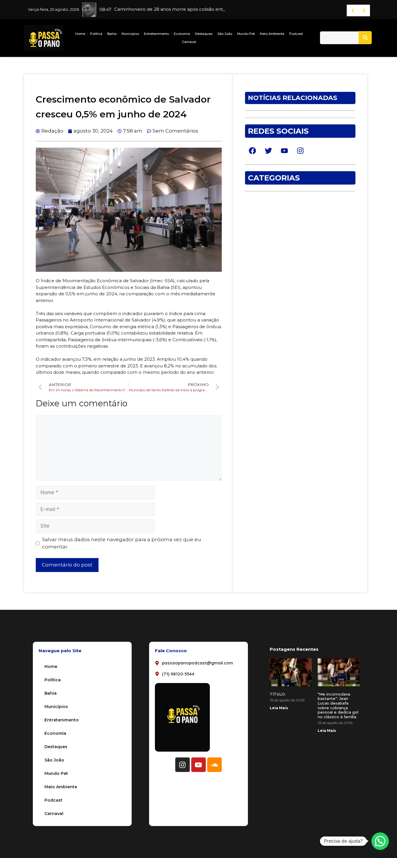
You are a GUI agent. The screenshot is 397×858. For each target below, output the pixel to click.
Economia (182, 34)
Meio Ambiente (272, 34)
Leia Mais (279, 708)
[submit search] (365, 37)
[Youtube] (198, 764)
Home (80, 34)
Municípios (130, 34)
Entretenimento (156, 34)
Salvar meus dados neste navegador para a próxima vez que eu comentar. (121, 543)
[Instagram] (182, 764)
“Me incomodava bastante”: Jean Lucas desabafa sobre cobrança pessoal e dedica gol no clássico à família (338, 705)
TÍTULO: (278, 694)
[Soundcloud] (214, 764)
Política (96, 34)
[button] (380, 841)
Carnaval (189, 42)
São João (224, 34)
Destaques (203, 34)
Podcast (296, 34)
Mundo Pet (246, 34)
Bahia (112, 34)
